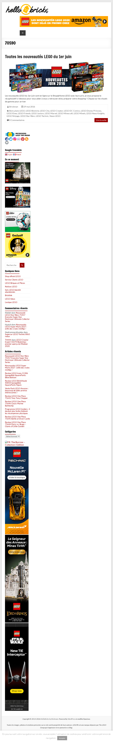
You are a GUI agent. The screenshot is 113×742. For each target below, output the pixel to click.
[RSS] (26, 138)
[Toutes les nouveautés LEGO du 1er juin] (56, 63)
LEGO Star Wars (27, 116)
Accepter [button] (62, 738)
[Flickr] (18, 138)
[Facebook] (7, 138)
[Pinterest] (22, 138)
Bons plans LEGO (17, 110)
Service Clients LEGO (14, 280)
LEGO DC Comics (72, 110)
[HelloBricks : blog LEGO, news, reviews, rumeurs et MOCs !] (27, 5)
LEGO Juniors (37, 113)
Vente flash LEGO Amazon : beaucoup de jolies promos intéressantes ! (16, 390)
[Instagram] (14, 138)
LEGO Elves (12, 113)
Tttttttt (8, 340)
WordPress (71, 719)
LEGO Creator (56, 110)
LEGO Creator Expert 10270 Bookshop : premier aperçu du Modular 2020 (16, 343)
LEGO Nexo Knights (95, 113)
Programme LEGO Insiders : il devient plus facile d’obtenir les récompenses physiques (17, 411)
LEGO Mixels (79, 113)
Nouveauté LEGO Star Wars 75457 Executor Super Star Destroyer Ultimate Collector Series (17, 317)
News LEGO (55, 116)
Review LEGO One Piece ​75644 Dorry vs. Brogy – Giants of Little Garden (15, 424)
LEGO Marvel (51, 113)
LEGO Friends (24, 113)
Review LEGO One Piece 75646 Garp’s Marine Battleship (15, 403)
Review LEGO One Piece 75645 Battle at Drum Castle (17, 417)
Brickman (13, 106)
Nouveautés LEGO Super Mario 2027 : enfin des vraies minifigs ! (16, 326)
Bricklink (8, 295)
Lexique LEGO (11, 302)
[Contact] (7, 142)
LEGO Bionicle (32, 110)
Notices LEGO (11, 286)
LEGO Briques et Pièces (15, 283)
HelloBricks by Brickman (49, 719)
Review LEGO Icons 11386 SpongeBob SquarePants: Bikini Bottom (16, 375)
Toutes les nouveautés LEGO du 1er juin (38, 57)
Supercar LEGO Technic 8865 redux (17, 335)
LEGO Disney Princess (91, 110)
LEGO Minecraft (65, 113)
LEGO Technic (42, 116)
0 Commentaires (16, 120)
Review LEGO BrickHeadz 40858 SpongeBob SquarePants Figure (16, 383)
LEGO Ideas (10, 299)
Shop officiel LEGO (13, 276)
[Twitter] (11, 138)
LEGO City (44, 110)
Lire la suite (101, 120)
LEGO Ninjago (13, 116)
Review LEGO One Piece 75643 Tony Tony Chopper (16, 397)
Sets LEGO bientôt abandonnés (13, 291)
